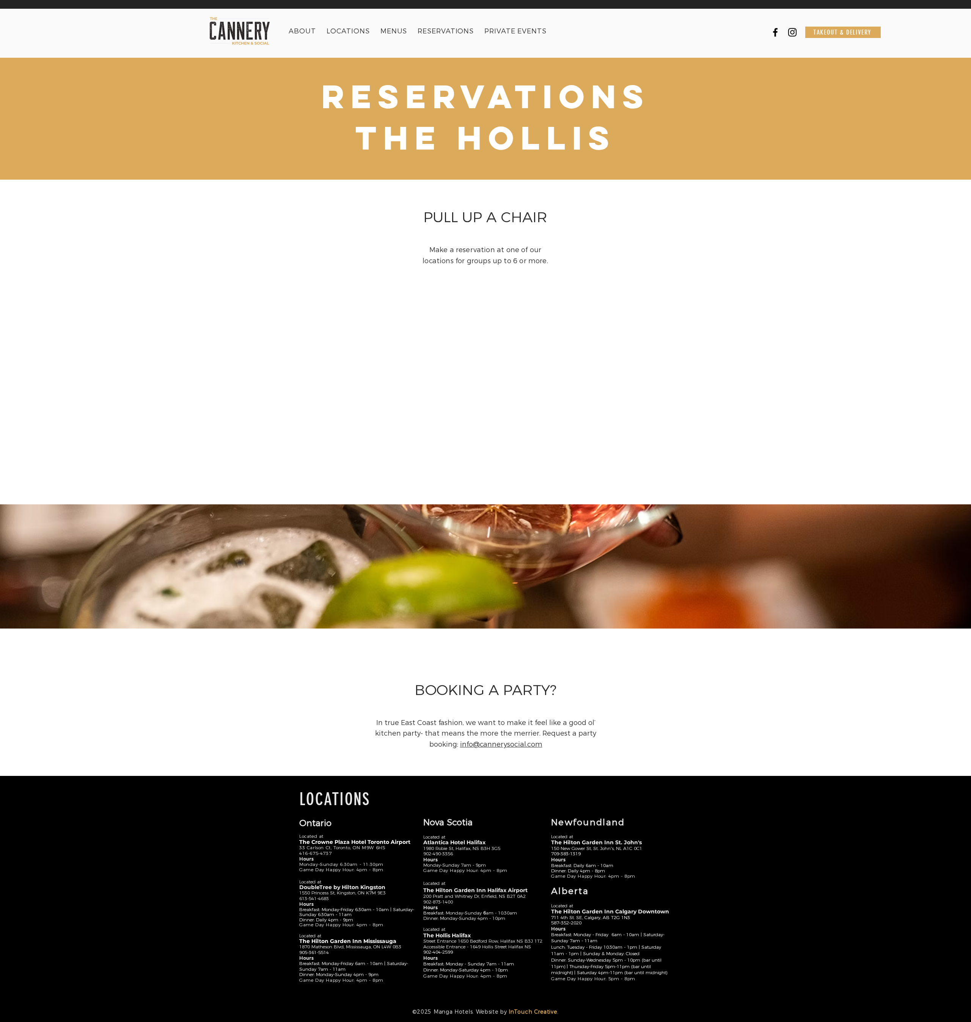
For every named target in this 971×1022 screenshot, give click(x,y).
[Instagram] (792, 32)
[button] (348, 31)
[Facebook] (775, 32)
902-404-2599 (438, 952)
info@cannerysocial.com (501, 744)
